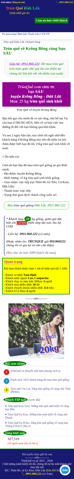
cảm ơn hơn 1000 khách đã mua (34, 252)
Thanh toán (33, 34)
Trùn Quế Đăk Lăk (23, 8)
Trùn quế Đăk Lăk (13, 41)
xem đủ (34, 399)
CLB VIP (45, 34)
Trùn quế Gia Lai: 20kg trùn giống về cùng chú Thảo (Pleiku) (40, 390)
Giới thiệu (6, 2)
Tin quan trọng (9, 34)
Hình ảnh (22, 34)
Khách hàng (33, 41)
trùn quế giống (24, 205)
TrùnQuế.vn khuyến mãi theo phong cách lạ (35, 370)
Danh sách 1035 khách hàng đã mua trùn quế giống (39, 379)
